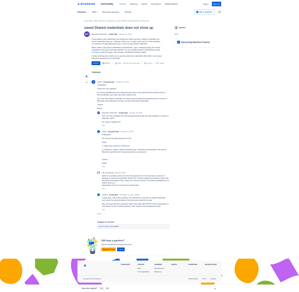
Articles (128, 12)
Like (103, 125)
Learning (134, 4)
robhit (99, 82)
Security (213, 279)
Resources (157, 272)
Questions (110, 21)
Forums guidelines (143, 272)
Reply (99, 214)
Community (107, 3)
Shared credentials (101, 52)
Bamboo (102, 21)
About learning (159, 268)
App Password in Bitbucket (119, 146)
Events (144, 4)
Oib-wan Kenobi (108, 173)
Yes (101, 288)
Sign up (216, 4)
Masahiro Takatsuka (99, 34)
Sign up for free (108, 249)
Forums (122, 4)
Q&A (94, 12)
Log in (206, 4)
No (107, 288)
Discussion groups (110, 12)
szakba (105, 195)
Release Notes (171, 4)
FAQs (139, 268)
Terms (204, 279)
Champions (156, 4)
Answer (96, 63)
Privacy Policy (193, 279)
